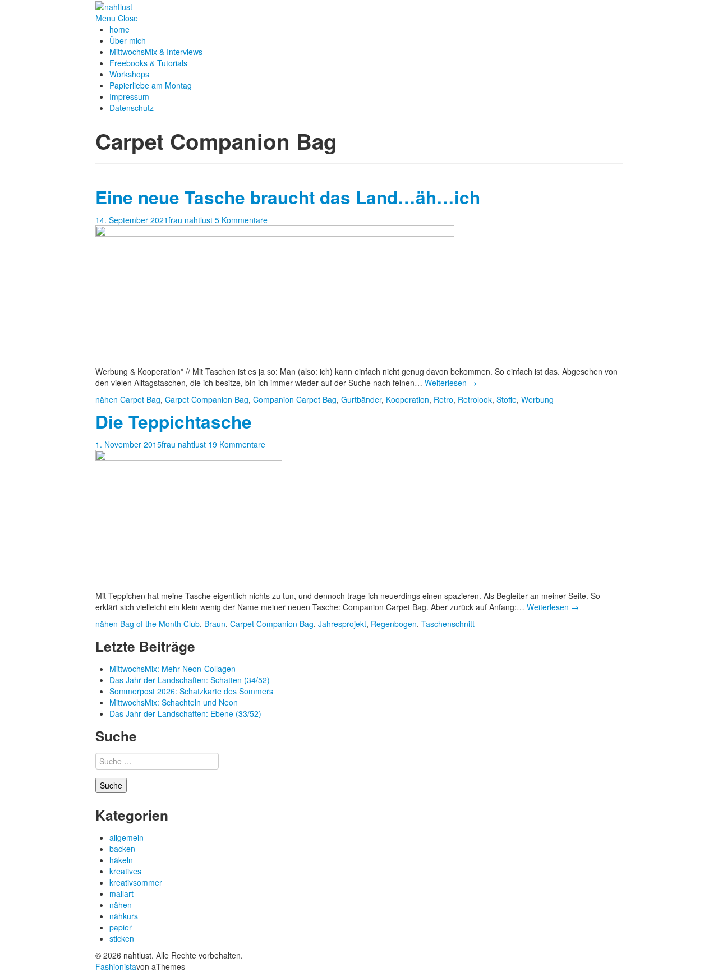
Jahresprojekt (342, 623)
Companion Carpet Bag (295, 399)
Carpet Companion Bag (206, 399)
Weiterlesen (451, 382)
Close (128, 18)
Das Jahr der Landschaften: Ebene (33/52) (185, 713)
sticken (121, 938)
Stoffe (506, 399)
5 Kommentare (241, 219)
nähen (106, 399)
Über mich (127, 40)
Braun (214, 623)
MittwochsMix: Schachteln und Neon (173, 702)
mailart (121, 893)
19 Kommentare (236, 444)
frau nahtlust (190, 219)
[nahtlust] (113, 5)
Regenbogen (394, 623)
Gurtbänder (361, 399)
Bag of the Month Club (160, 623)
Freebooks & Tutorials (148, 62)
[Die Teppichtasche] (188, 518)
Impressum (129, 96)
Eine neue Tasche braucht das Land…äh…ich (287, 197)
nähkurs (123, 916)
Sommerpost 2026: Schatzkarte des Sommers (191, 691)
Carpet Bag (140, 399)
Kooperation (407, 399)
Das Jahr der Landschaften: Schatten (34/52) (189, 679)
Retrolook (475, 399)
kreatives (125, 871)
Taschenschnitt (448, 623)
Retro (443, 399)
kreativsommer (135, 882)
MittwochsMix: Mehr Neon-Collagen (172, 668)
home (119, 29)
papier (120, 927)
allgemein (126, 837)
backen (122, 848)
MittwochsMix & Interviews (155, 51)
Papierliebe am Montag (150, 85)
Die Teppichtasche (173, 421)
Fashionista (115, 966)
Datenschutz (131, 107)
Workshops (129, 74)
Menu (105, 18)
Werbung (537, 399)
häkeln (121, 859)
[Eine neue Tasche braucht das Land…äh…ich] (274, 294)
